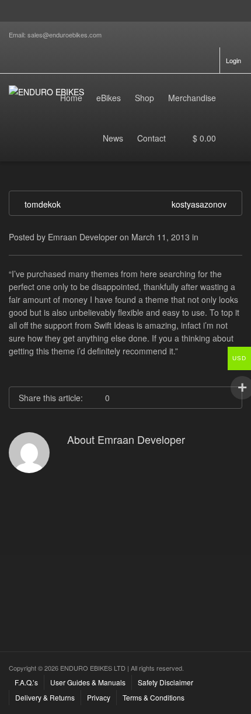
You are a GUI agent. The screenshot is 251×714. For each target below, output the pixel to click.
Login (233, 60)
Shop (144, 98)
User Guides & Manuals (88, 682)
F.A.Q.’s (26, 682)
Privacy (98, 697)
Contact (151, 138)
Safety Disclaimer (165, 682)
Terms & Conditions (153, 697)
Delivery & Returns (45, 697)
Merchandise (192, 98)
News (113, 138)
